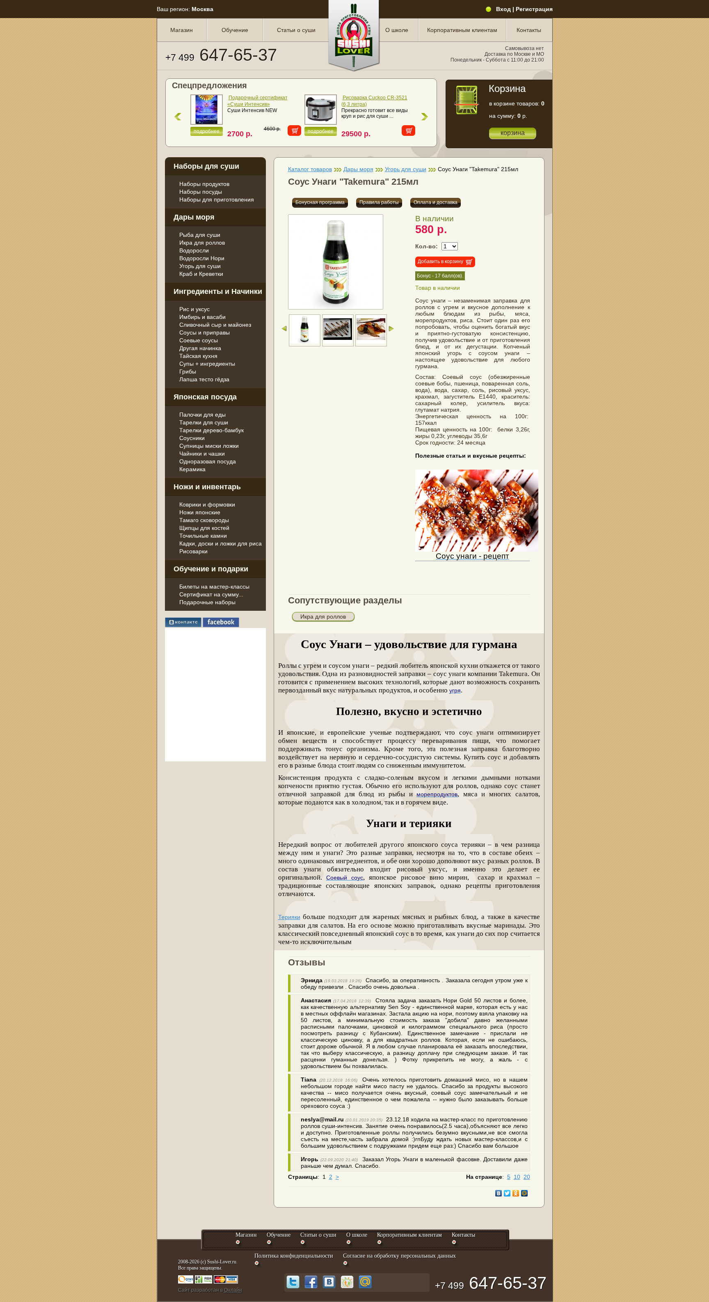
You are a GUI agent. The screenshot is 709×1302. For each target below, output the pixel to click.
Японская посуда (205, 397)
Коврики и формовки (207, 504)
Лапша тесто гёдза (204, 379)
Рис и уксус (194, 309)
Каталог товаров (310, 169)
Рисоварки (193, 551)
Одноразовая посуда (207, 461)
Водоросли (194, 250)
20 (527, 1177)
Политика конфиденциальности (293, 1256)
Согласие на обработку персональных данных (399, 1256)
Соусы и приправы (204, 332)
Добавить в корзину (440, 261)
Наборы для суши (206, 166)
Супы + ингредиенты (207, 363)
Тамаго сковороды (204, 520)
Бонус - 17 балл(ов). (440, 276)
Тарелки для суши (203, 422)
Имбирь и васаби (202, 317)
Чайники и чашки (202, 453)
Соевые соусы (198, 340)
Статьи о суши (296, 30)
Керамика (192, 469)
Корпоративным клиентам (462, 30)
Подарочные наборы (207, 602)
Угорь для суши (200, 266)
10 (517, 1177)
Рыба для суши (199, 235)
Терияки (289, 917)
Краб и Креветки (201, 273)
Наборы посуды (200, 191)
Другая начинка (200, 348)
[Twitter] (507, 1193)
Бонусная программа (320, 202)
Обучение (235, 30)
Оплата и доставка (435, 202)
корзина (513, 132)
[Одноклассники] (516, 1193)
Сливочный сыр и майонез (215, 324)
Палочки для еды (202, 414)
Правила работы (379, 202)
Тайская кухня (198, 356)
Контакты (529, 30)
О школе (396, 30)
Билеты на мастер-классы (214, 586)
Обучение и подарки (211, 569)
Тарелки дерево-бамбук (211, 430)
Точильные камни (203, 535)
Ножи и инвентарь (207, 487)
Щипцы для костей (204, 528)
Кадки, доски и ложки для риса (220, 543)
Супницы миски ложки (209, 445)
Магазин (181, 30)
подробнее (207, 131)
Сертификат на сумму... (211, 594)
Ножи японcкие (199, 512)
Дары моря (194, 217)
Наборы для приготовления (216, 199)
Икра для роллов (202, 242)
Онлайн (233, 1290)
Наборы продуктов (204, 184)
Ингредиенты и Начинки (218, 291)
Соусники (192, 438)
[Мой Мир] (524, 1193)
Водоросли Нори (201, 258)
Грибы (187, 371)
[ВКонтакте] (498, 1193)
